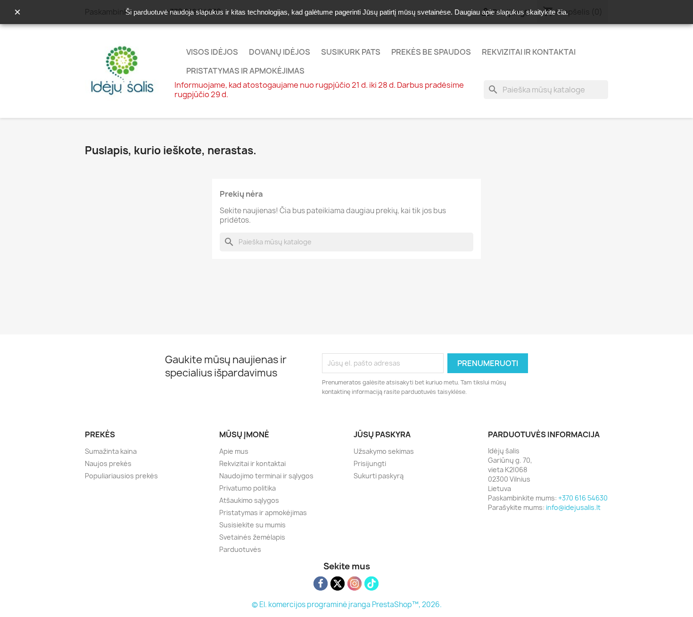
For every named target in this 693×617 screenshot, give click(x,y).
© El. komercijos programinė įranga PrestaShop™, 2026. (347, 604)
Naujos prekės (108, 463)
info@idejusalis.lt (573, 507)
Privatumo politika (247, 488)
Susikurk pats (350, 52)
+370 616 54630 (583, 497)
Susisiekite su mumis (252, 524)
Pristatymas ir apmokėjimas (245, 71)
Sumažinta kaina (111, 451)
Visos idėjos (212, 52)
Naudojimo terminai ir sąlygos (266, 475)
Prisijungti (370, 463)
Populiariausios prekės (121, 475)
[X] (337, 583)
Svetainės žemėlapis (252, 537)
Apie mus (233, 451)
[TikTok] (371, 583)
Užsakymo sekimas (384, 451)
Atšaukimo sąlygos (249, 500)
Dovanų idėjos (279, 52)
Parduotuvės (240, 549)
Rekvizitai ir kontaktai (529, 52)
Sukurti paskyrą (379, 475)
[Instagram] (354, 583)
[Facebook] (321, 583)
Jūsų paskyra (382, 434)
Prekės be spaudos (431, 52)
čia (561, 12)
